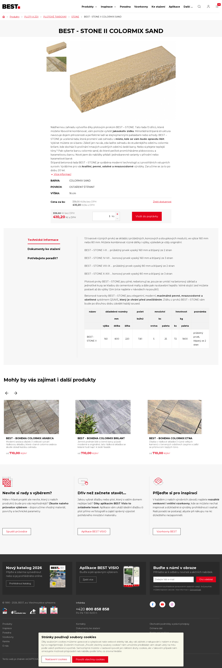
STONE (75, 16)
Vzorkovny (141, 6)
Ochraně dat (195, 589)
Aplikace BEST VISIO (93, 531)
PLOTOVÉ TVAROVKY (55, 16)
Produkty (88, 6)
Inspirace (107, 6)
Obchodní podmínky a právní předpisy (169, 624)
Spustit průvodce (16, 531)
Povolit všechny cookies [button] (90, 659)
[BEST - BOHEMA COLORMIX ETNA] (174, 417)
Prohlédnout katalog (20, 583)
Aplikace (174, 6)
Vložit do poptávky (147, 216)
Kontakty (81, 624)
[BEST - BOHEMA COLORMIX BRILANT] (103, 417)
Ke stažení (158, 6)
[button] (96, 8)
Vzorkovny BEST (167, 531)
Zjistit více (88, 579)
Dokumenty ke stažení (88, 628)
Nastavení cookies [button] (56, 659)
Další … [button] (188, 6)
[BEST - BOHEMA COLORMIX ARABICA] (31, 417)
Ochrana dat (156, 628)
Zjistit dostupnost (162, 201)
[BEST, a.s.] (153, 604)
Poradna (125, 6)
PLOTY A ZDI (31, 16)
